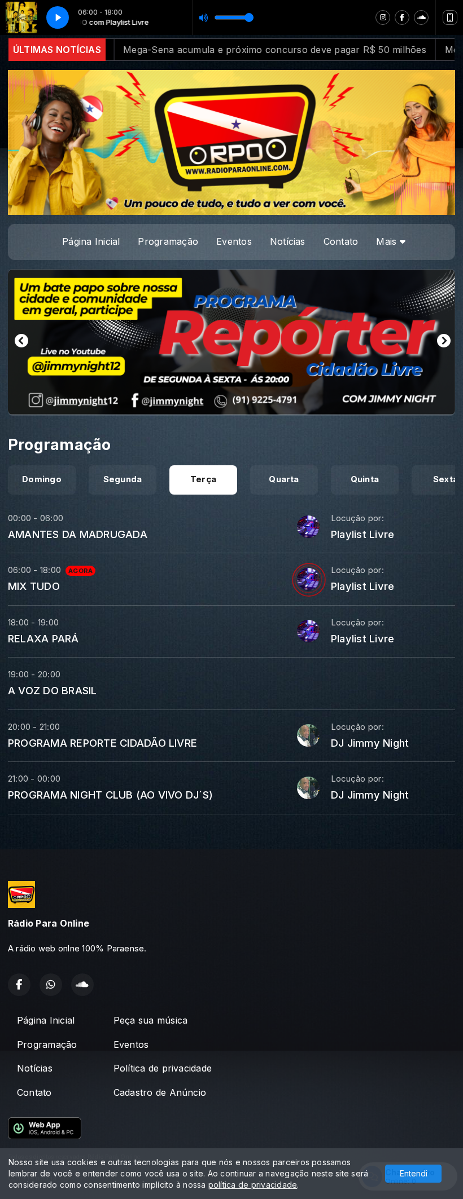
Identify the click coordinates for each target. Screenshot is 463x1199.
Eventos (234, 241)
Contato (341, 241)
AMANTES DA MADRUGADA (77, 534)
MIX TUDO (34, 586)
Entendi (413, 1173)
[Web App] (450, 17)
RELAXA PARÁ (43, 638)
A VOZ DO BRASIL (52, 690)
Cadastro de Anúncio (160, 1092)
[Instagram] (382, 17)
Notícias (287, 241)
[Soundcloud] (421, 17)
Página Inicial (91, 241)
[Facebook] (402, 17)
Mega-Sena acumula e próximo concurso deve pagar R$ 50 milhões (168, 49)
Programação (168, 241)
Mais (387, 241)
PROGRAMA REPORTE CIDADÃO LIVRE (102, 743)
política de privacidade (253, 1184)
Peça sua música (150, 1020)
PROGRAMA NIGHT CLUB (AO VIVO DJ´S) (110, 794)
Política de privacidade (162, 1068)
